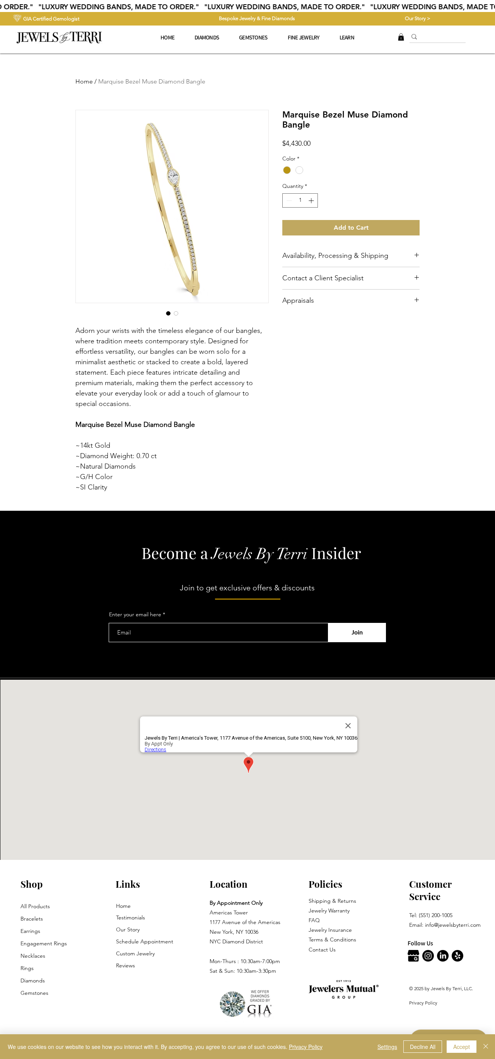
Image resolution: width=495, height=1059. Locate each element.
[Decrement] (288, 200)
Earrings (30, 931)
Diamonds (32, 980)
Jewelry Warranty (329, 910)
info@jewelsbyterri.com (453, 924)
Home (84, 81)
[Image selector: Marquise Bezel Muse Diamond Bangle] (168, 313)
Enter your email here (135, 614)
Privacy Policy (423, 1003)
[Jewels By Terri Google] (413, 956)
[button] (303, 37)
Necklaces (32, 955)
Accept (461, 1046)
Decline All (422, 1046)
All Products (35, 906)
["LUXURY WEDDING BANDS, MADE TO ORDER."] (247, 7)
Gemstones (34, 992)
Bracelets (31, 918)
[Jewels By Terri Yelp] (457, 956)
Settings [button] (387, 1046)
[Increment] (312, 200)
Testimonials (130, 917)
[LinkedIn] (443, 956)
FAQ (314, 920)
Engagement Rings (43, 943)
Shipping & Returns (332, 900)
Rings (27, 968)
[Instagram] (428, 956)
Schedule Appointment (144, 941)
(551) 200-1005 (435, 915)
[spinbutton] (300, 200)
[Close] (485, 1046)
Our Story (128, 929)
